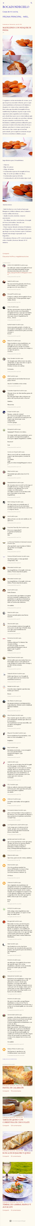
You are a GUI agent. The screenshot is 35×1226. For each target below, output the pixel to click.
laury (8, 747)
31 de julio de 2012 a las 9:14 (13, 878)
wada (8, 762)
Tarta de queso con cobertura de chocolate (16, 1120)
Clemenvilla (10, 1014)
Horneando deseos (12, 810)
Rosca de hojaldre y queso (17, 1153)
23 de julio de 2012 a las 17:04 (14, 537)
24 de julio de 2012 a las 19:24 (14, 669)
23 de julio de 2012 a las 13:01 (14, 424)
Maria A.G (10, 340)
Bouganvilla (10, 921)
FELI (8, 784)
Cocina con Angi (12, 452)
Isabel (9, 281)
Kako (8, 944)
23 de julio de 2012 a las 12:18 (14, 353)
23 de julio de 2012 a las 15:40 (14, 523)
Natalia (9, 686)
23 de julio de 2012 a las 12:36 (14, 371)
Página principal (12, 17)
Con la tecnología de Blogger (19, 1221)
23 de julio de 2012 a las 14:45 (14, 466)
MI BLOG (10, 908)
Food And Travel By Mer (14, 527)
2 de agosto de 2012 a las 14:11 (14, 916)
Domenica (10, 638)
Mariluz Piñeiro (11, 1049)
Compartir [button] (6, 253)
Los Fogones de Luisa (13, 824)
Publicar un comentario (10, 1059)
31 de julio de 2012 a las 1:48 (13, 860)
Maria (9, 855)
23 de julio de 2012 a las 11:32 (13, 289)
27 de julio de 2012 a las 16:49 (14, 805)
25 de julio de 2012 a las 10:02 (14, 681)
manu (9, 307)
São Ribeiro (10, 701)
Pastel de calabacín (13, 1087)
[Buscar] (31, 2)
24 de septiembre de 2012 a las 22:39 (15, 1055)
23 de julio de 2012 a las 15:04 (14, 478)
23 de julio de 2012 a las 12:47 (14, 386)
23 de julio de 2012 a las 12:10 (14, 320)
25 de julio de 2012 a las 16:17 (13, 757)
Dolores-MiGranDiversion (14, 556)
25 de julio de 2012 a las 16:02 (14, 742)
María (9, 612)
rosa (8, 590)
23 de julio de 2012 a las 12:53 (14, 407)
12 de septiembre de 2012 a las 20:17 (15, 1044)
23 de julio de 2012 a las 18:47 (14, 562)
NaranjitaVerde (11, 482)
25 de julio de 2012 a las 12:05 (14, 696)
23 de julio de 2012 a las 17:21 (13, 551)
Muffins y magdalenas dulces (18, 256)
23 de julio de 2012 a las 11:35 (13, 302)
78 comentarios (16, 1091)
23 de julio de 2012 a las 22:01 (14, 652)
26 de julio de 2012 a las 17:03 (14, 794)
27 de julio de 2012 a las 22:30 (14, 834)
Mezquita (10, 429)
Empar (9, 411)
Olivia (8, 623)
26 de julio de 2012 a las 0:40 (14, 780)
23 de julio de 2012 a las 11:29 (13, 276)
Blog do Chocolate (12, 733)
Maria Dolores (11, 657)
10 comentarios (16, 1210)
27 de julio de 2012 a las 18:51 (13, 820)
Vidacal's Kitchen (12, 673)
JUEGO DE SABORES (13, 265)
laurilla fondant (11, 324)
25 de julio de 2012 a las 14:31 (13, 710)
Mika (8, 471)
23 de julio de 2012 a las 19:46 (14, 607)
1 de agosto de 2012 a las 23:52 (14, 903)
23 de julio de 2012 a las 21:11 (13, 619)
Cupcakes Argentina (13, 390)
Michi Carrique (11, 502)
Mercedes (10, 567)
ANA (8, 376)
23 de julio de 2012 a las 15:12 (13, 497)
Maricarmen (10, 976)
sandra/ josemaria (12, 839)
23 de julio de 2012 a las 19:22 (14, 574)
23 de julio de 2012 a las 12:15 (13, 336)
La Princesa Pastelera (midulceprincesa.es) (19, 542)
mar (8, 516)
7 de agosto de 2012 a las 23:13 (14, 994)
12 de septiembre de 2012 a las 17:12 (15, 1010)
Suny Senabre (11, 358)
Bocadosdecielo (16, 7)
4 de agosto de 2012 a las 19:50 (14, 939)
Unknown (10, 799)
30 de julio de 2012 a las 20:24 (14, 850)
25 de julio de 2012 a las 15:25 (13, 728)
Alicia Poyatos (11, 715)
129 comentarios (16, 1125)
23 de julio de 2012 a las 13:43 (14, 447)
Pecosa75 (10, 294)
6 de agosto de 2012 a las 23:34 (14, 971)
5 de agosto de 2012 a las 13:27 (14, 955)
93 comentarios (16, 1156)
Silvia (8, 865)
